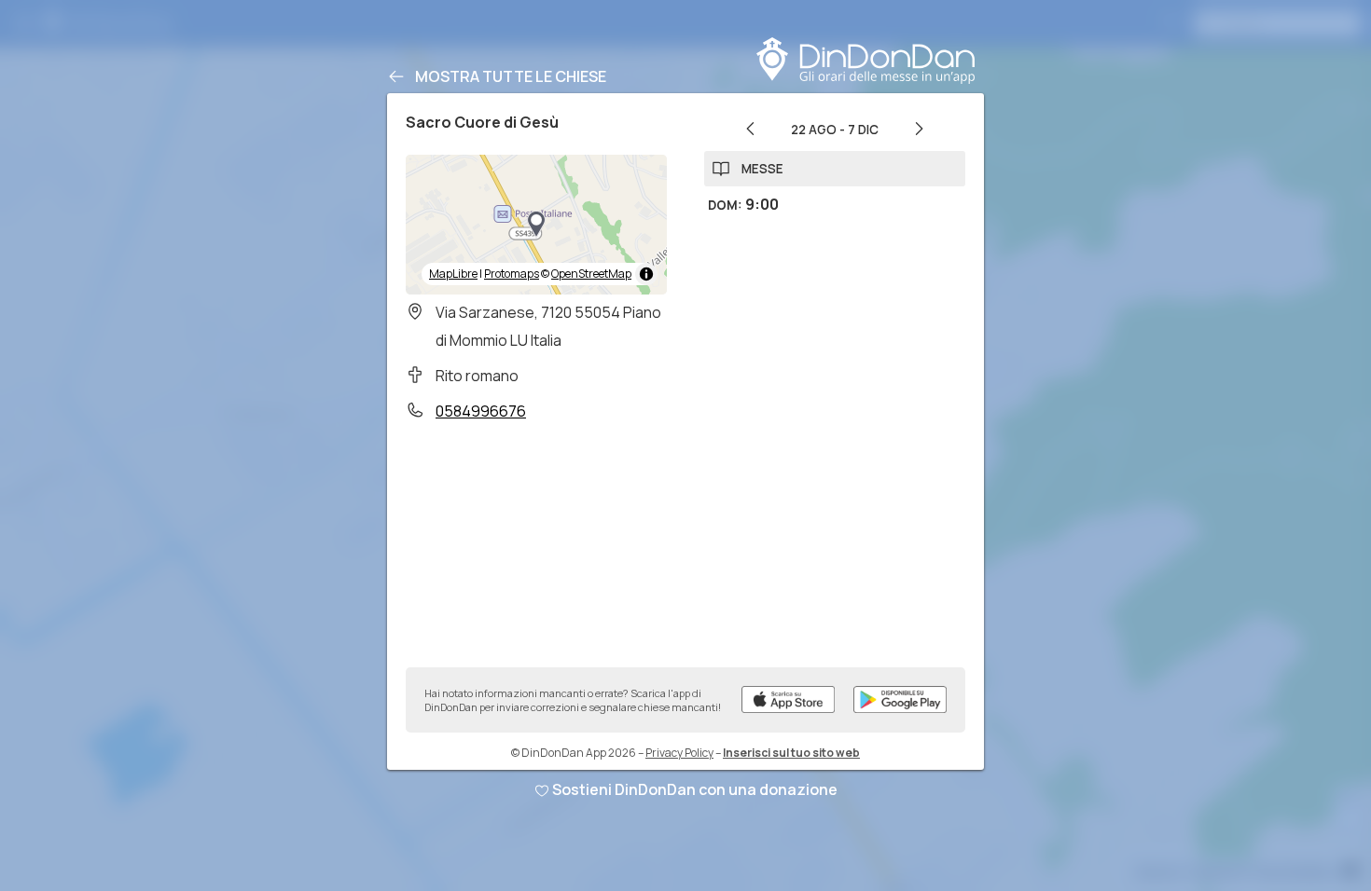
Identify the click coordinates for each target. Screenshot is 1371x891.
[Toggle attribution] (646, 274)
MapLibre (453, 273)
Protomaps (511, 273)
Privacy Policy (679, 753)
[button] (536, 225)
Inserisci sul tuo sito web (791, 753)
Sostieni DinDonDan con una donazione (695, 789)
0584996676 (481, 411)
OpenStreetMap (591, 273)
